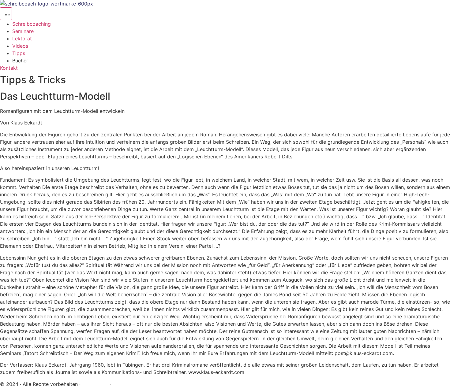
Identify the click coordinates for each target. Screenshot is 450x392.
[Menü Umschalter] (6, 13)
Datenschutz (127, 384)
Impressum (96, 384)
